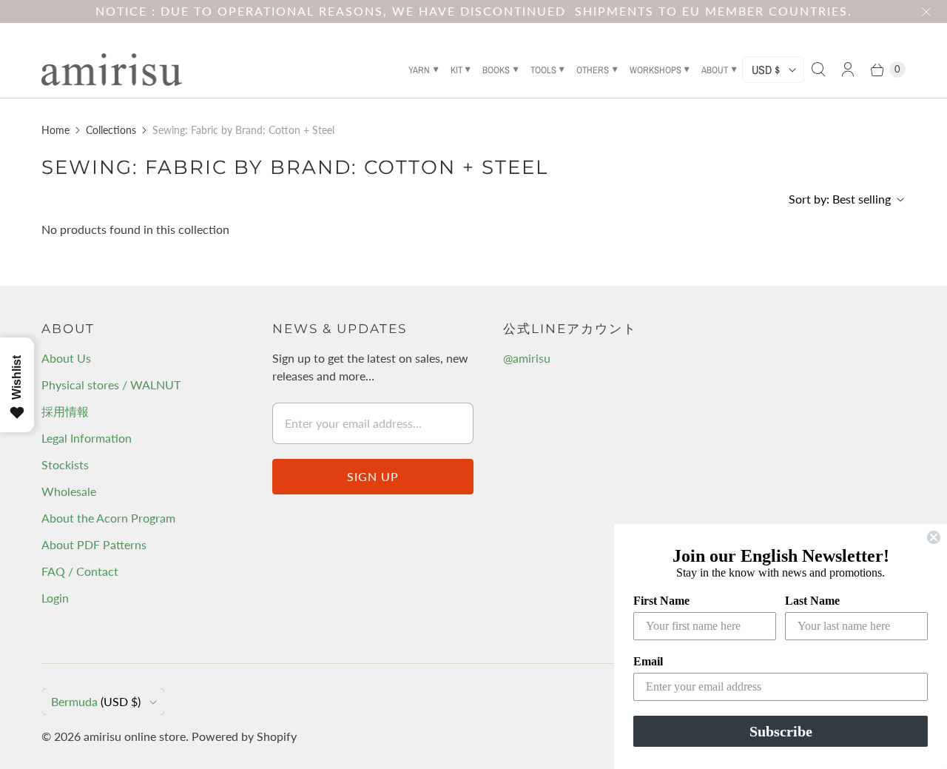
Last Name (812, 600)
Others (592, 70)
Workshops (655, 70)
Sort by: (840, 199)
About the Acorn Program (108, 518)
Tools (543, 70)
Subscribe (780, 731)
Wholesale (68, 491)
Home (55, 130)
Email (648, 661)
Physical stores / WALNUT (111, 384)
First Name (661, 600)
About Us (66, 358)
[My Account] (848, 69)
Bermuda (96, 701)
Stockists (65, 464)
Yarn (419, 70)
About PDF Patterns (93, 544)
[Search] (818, 69)
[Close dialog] (933, 537)
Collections (111, 130)
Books (496, 70)
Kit (456, 70)
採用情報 (65, 411)
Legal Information (86, 438)
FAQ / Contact (79, 571)
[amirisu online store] (111, 69)
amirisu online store (135, 736)
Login (55, 598)
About (714, 70)
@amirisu (526, 358)
